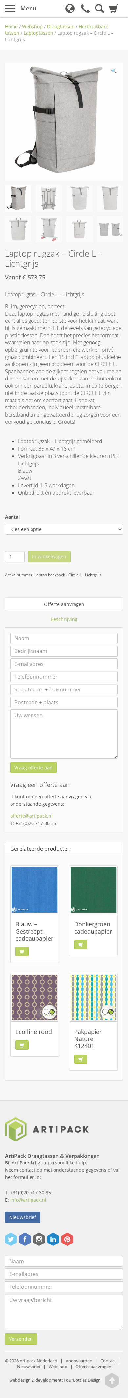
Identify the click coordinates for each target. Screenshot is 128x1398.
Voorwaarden (79, 1361)
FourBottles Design (55, 1380)
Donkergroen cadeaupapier (93, 927)
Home (11, 26)
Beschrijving (64, 619)
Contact (108, 1361)
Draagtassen (61, 26)
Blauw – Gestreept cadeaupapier (34, 931)
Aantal (12, 517)
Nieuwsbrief (22, 1217)
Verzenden (21, 1339)
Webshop (32, 26)
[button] (113, 72)
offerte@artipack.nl (31, 816)
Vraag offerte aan (33, 767)
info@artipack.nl (28, 1200)
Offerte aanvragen (64, 604)
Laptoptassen (38, 33)
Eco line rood (33, 1032)
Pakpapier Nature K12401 (88, 1039)
